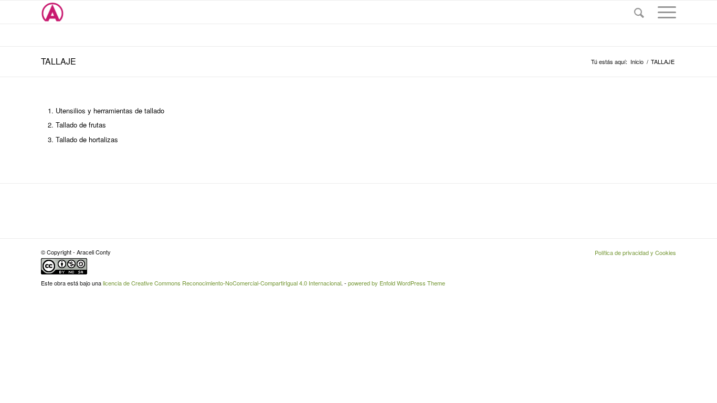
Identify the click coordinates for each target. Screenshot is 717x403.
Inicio (637, 62)
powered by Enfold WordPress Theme (396, 283)
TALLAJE (58, 61)
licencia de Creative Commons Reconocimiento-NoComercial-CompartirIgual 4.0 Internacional (222, 283)
